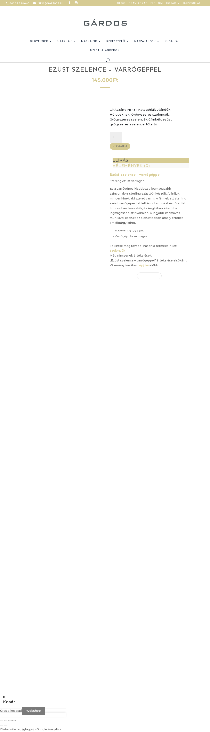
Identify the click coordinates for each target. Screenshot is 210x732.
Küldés (148, 574)
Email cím (144, 540)
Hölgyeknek (38, 41)
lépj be (143, 265)
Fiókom (157, 3)
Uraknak (64, 41)
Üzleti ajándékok (105, 50)
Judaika (171, 41)
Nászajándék (145, 41)
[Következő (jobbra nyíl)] (5, 725)
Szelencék (117, 250)
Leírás (120, 160)
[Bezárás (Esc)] (14, 720)
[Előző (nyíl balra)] (1, 725)
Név (140, 527)
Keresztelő (115, 41)
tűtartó (151, 124)
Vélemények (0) (131, 165)
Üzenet (142, 552)
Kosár (171, 3)
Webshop (33, 711)
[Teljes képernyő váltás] (5, 720)
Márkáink (89, 41)
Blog (121, 3)
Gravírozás (138, 3)
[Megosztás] (9, 720)
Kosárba (120, 146)
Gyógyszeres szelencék (150, 114)
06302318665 (19, 3)
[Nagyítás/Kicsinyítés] (1, 720)
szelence (137, 124)
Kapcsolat (192, 3)
